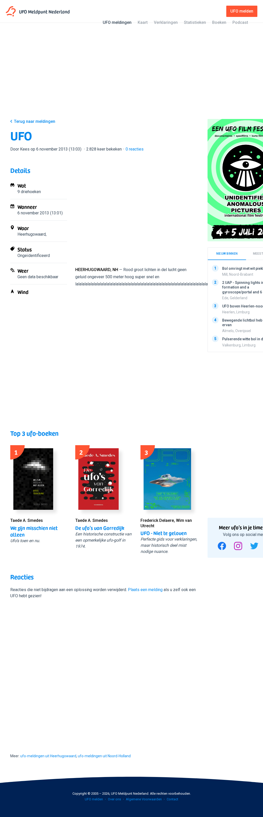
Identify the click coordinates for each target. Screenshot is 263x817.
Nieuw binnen (227, 253)
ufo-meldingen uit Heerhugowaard (48, 756)
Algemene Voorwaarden (144, 799)
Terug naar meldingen (34, 121)
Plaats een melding (145, 589)
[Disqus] (103, 671)
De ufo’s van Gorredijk (99, 528)
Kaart (143, 22)
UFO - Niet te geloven (163, 533)
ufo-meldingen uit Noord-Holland (104, 756)
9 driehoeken (29, 191)
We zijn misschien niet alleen (34, 531)
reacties (135, 149)
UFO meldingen (117, 22)
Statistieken (195, 22)
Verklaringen (166, 22)
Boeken (219, 22)
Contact (172, 799)
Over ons (114, 799)
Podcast (240, 22)
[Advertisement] (131, 75)
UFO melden (94, 799)
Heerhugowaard (31, 234)
